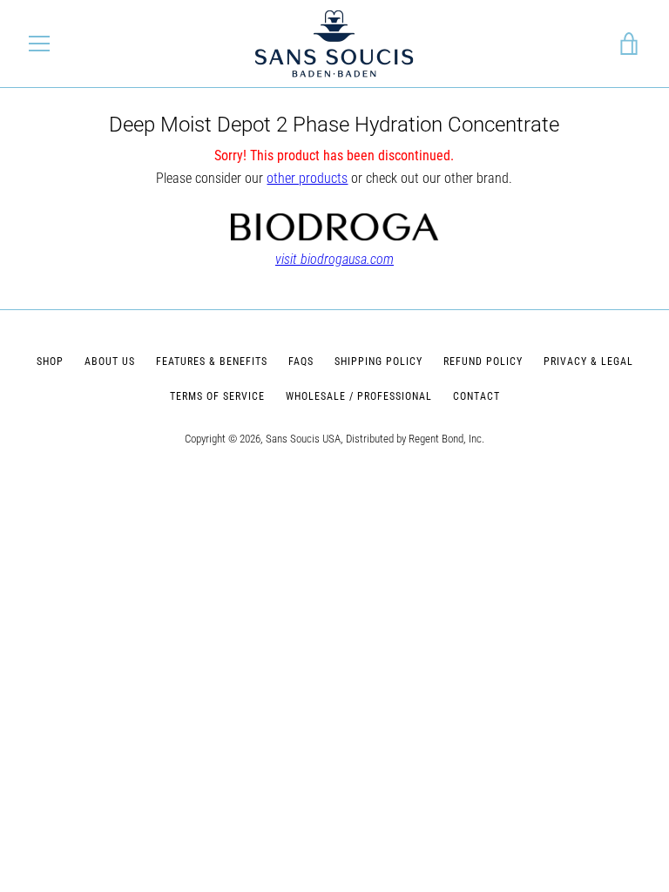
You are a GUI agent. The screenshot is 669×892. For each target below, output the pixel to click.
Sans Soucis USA (303, 438)
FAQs (301, 361)
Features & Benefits (211, 361)
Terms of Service (217, 396)
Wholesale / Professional (359, 396)
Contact (476, 396)
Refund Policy (483, 361)
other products (307, 178)
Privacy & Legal (588, 361)
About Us (109, 361)
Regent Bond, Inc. (446, 438)
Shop (50, 361)
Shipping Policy (378, 361)
